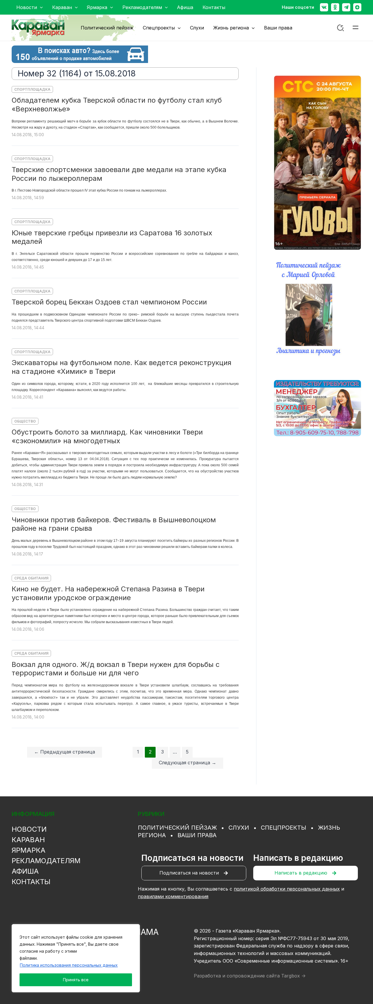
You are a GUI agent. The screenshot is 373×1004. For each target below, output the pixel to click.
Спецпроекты (283, 827)
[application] (40, 7)
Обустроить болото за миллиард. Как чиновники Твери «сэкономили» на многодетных (107, 436)
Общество (25, 421)
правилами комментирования (173, 896)
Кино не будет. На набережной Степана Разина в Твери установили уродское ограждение (108, 593)
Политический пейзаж (177, 827)
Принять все (76, 979)
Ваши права (197, 835)
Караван (28, 839)
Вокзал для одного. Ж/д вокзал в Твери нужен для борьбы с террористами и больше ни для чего (116, 668)
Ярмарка (28, 850)
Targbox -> (293, 976)
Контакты (31, 881)
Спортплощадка (32, 89)
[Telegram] (346, 7)
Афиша (25, 871)
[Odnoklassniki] (335, 7)
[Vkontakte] (324, 7)
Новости (29, 829)
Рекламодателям (46, 860)
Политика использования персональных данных (69, 965)
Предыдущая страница (64, 752)
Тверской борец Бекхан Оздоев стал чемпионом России (109, 302)
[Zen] (357, 7)
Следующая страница (187, 762)
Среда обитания (31, 578)
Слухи (238, 827)
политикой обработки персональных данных (287, 889)
